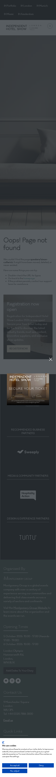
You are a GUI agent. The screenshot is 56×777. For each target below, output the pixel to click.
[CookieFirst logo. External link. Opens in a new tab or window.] (3, 742)
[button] (51, 359)
